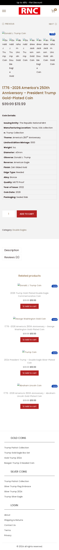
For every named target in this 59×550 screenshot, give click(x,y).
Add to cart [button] (31, 306)
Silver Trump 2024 (13, 491)
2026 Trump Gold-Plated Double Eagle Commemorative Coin (29, 294)
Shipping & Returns (13, 520)
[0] (53, 11)
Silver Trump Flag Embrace (17, 486)
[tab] (29, 250)
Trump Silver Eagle (13, 496)
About (7, 515)
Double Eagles (19, 230)
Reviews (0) (11, 257)
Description (11, 250)
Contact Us (10, 525)
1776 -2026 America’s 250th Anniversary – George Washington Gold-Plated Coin (29, 328)
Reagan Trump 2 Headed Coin (19, 463)
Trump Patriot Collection (16, 447)
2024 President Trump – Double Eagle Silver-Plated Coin (29, 361)
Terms (7, 530)
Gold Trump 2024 (13, 457)
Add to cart (27, 213)
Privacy (7, 535)
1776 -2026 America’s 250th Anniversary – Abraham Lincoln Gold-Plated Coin (29, 395)
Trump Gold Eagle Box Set (17, 452)
